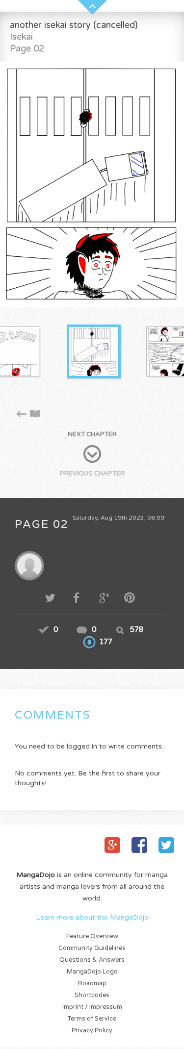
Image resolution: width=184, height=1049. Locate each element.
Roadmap (92, 983)
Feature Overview (92, 936)
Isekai (21, 36)
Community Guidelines (92, 948)
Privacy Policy (92, 1030)
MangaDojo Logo (92, 971)
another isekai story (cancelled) (74, 25)
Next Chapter (92, 434)
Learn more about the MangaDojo (92, 917)
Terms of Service (92, 1019)
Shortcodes (92, 995)
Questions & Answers (92, 960)
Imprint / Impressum (92, 1007)
